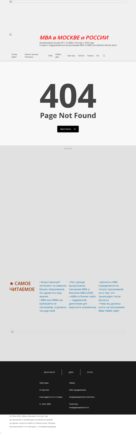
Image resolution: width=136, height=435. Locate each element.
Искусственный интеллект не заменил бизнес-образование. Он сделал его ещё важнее (52, 289)
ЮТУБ (90, 372)
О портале (44, 390)
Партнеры (43, 383)
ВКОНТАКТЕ (49, 372)
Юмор (72, 383)
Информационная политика (81, 397)
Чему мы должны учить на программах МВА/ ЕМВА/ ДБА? (112, 307)
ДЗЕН (71, 372)
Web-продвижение (77, 390)
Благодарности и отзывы (50, 397)
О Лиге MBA (45, 404)
